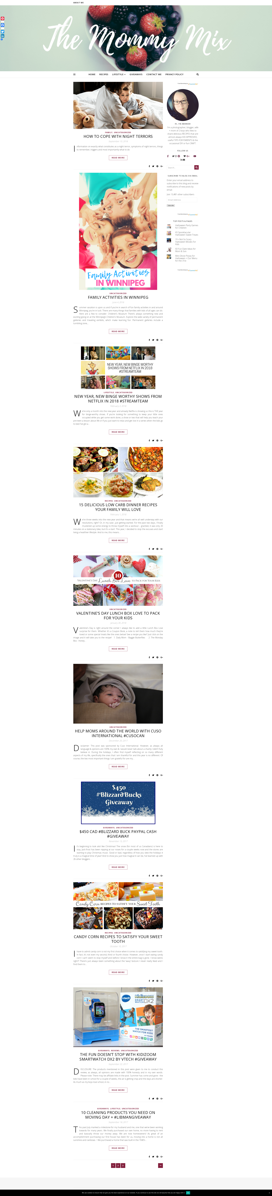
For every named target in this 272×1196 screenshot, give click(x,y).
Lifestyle (117, 74)
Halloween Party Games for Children (186, 226)
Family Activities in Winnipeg (118, 297)
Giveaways (136, 74)
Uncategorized (122, 132)
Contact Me (154, 74)
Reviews (115, 1050)
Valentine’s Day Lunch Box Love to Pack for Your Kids (118, 615)
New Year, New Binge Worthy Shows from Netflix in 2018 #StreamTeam (118, 399)
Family (109, 132)
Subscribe (171, 205)
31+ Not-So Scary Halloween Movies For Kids (185, 242)
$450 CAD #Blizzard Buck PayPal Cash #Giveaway (118, 834)
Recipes (103, 74)
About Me (78, 2)
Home (92, 74)
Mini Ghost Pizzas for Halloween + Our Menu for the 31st (186, 258)
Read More (118, 157)
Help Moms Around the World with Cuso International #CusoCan (118, 733)
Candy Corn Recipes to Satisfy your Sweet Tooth (118, 939)
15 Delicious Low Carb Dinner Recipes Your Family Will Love (118, 507)
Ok (188, 1193)
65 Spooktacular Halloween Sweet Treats (186, 233)
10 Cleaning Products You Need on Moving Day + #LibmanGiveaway (118, 1115)
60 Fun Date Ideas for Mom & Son (185, 250)
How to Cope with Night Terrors (118, 136)
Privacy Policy (174, 74)
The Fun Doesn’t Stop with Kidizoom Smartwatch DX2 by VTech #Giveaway (118, 1057)
